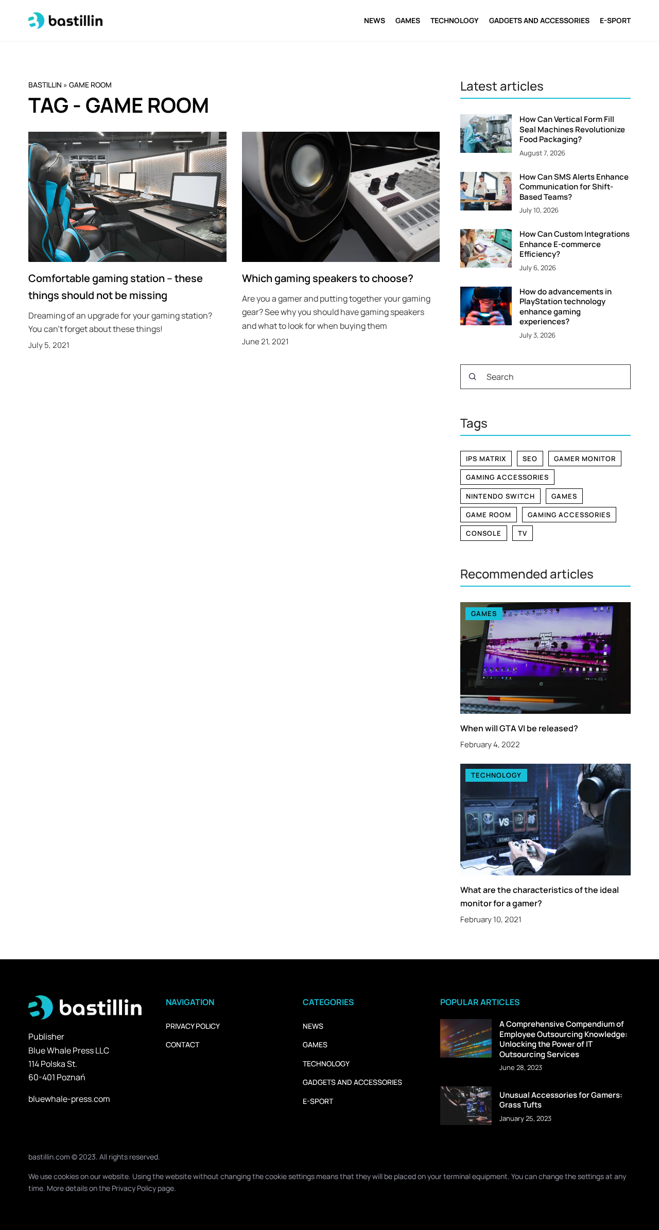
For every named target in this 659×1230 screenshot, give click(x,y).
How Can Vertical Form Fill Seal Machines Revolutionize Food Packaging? (572, 129)
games (564, 496)
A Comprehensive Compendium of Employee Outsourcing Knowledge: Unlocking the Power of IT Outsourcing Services (563, 1039)
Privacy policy (193, 1026)
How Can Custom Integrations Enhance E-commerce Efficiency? (574, 244)
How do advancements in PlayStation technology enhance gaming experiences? (565, 307)
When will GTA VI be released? (519, 728)
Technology (454, 20)
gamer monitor (585, 458)
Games (407, 20)
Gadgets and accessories (539, 20)
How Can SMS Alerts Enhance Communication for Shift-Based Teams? (574, 187)
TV (522, 533)
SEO (530, 458)
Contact (182, 1044)
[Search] (472, 376)
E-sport (615, 20)
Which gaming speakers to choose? (327, 278)
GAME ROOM (488, 514)
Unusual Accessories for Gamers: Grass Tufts (560, 1100)
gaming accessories (507, 477)
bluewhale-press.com (69, 1098)
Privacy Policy (134, 1188)
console (483, 533)
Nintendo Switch (500, 496)
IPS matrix (486, 458)
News (374, 20)
